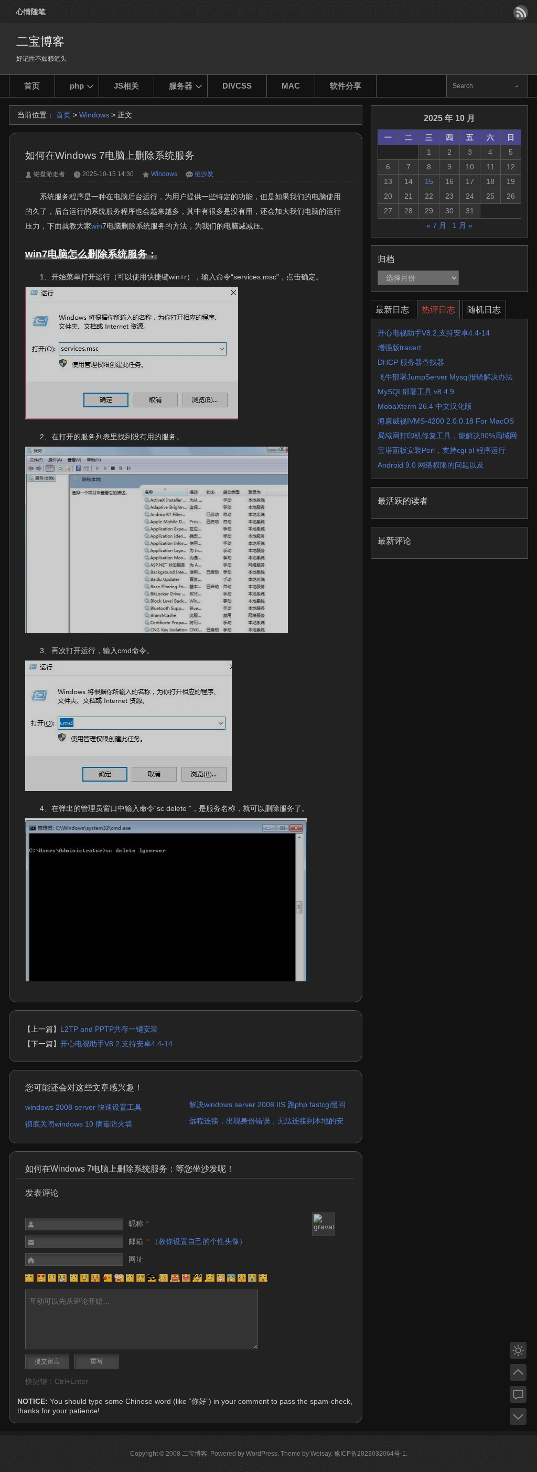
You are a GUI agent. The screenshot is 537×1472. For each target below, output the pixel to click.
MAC (291, 85)
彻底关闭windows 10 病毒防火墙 (78, 1124)
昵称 (138, 1223)
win (96, 226)
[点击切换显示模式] (518, 1350)
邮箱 (187, 1241)
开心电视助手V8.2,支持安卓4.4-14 (117, 1044)
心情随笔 (31, 11)
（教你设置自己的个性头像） (198, 1241)
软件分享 (345, 85)
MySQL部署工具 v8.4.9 (416, 391)
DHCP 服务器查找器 (411, 362)
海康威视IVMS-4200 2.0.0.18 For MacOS (446, 421)
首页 (32, 85)
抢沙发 (204, 174)
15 (429, 181)
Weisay (320, 1454)
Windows (94, 115)
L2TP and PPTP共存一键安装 (109, 1029)
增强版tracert (399, 347)
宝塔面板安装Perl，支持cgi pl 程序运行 (442, 450)
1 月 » (462, 225)
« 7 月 (436, 225)
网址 (135, 1259)
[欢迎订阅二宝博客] (520, 12)
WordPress (261, 1454)
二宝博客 (40, 41)
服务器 (180, 85)
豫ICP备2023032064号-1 (370, 1454)
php (77, 85)
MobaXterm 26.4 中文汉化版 (425, 406)
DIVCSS (237, 85)
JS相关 (126, 85)
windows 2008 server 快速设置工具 (83, 1107)
